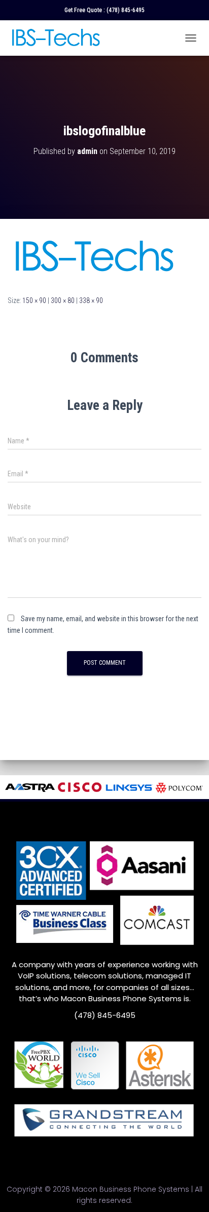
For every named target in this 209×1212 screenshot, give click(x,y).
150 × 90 (34, 300)
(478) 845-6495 (126, 10)
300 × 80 (63, 300)
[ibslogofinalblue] (93, 256)
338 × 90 (91, 300)
